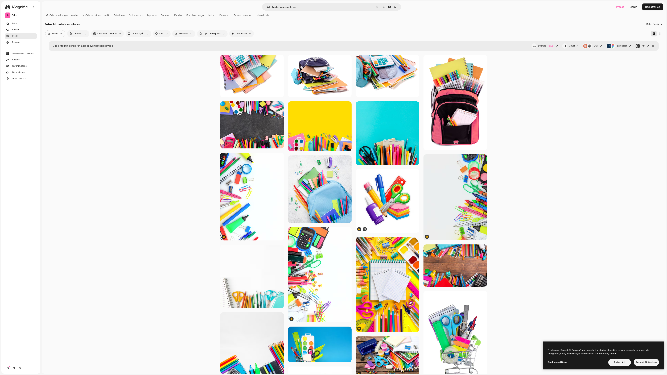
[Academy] (14, 368)
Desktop (545, 45)
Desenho (224, 15)
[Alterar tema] (20, 368)
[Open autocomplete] (267, 7)
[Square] (660, 33)
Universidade (262, 15)
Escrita (178, 15)
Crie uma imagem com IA (64, 15)
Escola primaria (242, 15)
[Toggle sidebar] (34, 7)
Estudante (119, 15)
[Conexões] (7, 368)
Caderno (165, 15)
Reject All (619, 362)
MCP (596, 45)
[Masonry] (654, 33)
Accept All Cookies (646, 362)
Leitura (211, 15)
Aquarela (152, 15)
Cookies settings (557, 362)
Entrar (633, 7)
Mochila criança (195, 15)
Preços (620, 7)
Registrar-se (652, 7)
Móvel (572, 45)
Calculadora (135, 15)
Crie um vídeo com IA (97, 15)
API (643, 45)
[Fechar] (653, 46)
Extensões (622, 45)
